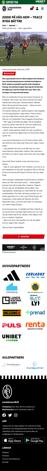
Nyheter (12, 25)
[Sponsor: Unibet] (40, 2)
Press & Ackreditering (11, 459)
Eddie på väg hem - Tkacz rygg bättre (17, 28)
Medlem (5, 452)
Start (4, 25)
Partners (5, 455)
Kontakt (5, 462)
